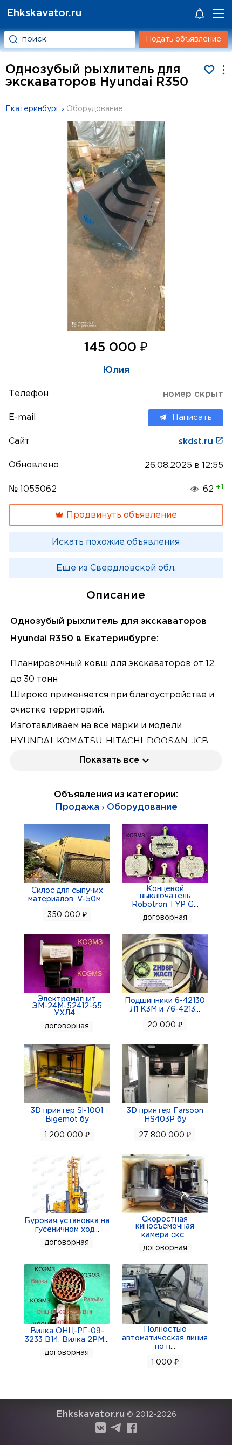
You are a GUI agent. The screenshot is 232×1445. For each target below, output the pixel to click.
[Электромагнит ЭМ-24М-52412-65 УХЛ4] (67, 992)
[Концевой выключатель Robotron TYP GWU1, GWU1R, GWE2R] (165, 882)
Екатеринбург (32, 109)
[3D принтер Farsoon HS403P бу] (165, 1102)
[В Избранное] (209, 70)
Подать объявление (183, 39)
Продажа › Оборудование (116, 807)
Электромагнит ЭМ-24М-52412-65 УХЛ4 (67, 1006)
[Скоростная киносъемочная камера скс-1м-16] (165, 1212)
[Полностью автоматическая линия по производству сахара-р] (165, 1322)
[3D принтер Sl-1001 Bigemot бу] (67, 1102)
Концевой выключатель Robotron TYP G (163, 897)
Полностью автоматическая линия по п (165, 1338)
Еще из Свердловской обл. (116, 568)
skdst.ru (197, 442)
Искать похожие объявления (116, 542)
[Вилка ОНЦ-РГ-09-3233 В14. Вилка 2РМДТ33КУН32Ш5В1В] (67, 1322)
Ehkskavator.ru (43, 13)
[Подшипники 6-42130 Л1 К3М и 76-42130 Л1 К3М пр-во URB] (165, 992)
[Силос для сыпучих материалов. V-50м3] (67, 882)
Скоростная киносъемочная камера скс (164, 1227)
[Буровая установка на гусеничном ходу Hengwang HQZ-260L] (67, 1212)
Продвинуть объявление (120, 515)
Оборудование (94, 109)
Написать (192, 417)
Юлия (116, 370)
